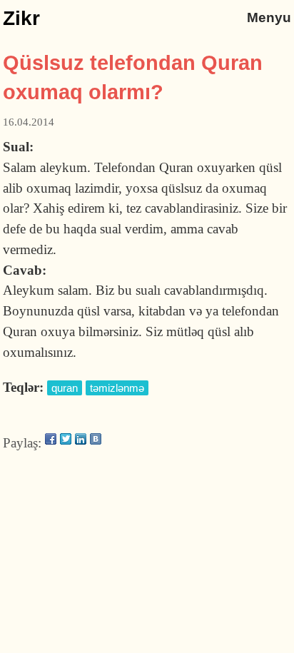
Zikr (21, 18)
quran (64, 388)
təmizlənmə (117, 388)
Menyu (269, 17)
